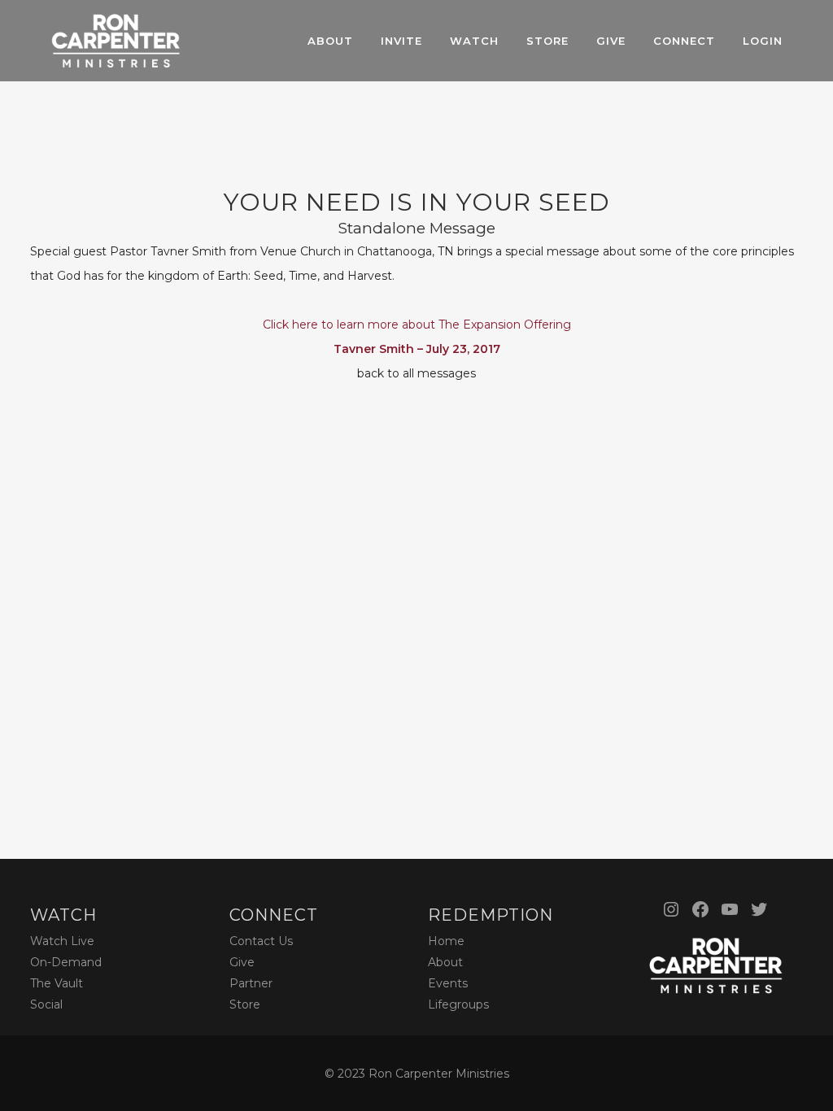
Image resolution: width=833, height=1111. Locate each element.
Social (46, 1004)
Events (448, 983)
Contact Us (261, 941)
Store (244, 1004)
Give (242, 962)
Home (446, 941)
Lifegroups (458, 1004)
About (445, 962)
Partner (251, 983)
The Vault (56, 983)
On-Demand (66, 962)
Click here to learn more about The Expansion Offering (417, 324)
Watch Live (62, 941)
